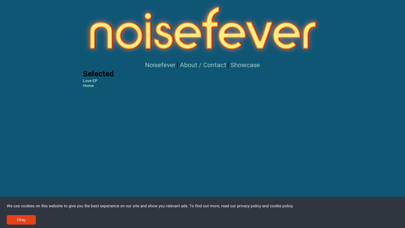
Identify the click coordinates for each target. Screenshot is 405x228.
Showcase (245, 65)
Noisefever (160, 65)
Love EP (90, 80)
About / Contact (203, 65)
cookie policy (281, 206)
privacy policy (249, 206)
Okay (21, 220)
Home (88, 85)
